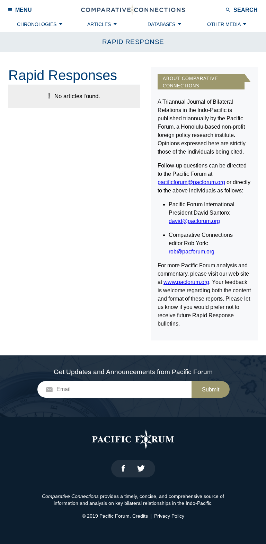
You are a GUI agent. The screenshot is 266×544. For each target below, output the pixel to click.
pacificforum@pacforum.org (191, 182)
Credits (140, 516)
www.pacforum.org (186, 282)
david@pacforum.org (194, 221)
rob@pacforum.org (191, 251)
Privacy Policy (169, 516)
